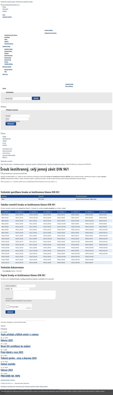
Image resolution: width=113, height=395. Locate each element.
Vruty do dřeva (49, 20)
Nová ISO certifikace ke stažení (15, 346)
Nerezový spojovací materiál (31, 30)
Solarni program (49, 84)
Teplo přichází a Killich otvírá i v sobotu (20, 334)
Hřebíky (88, 20)
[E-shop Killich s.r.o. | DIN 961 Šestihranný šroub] (60, 181)
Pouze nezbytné (57, 393)
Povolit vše (50, 393)
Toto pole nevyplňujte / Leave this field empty (13, 322)
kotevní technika (7, 151)
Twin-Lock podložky (70, 23)
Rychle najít (9, 98)
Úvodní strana (8, 164)
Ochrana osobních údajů (32, 386)
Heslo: (7, 119)
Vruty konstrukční (29, 23)
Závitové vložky (7, 84)
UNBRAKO (47, 27)
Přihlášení (3, 106)
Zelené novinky (8, 363)
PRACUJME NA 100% (10, 375)
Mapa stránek (43, 386)
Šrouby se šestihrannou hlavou (56, 164)
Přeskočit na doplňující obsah (24, 1)
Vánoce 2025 (7, 340)
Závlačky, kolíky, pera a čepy (32, 27)
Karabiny (67, 77)
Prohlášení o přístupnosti (8, 386)
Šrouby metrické (7, 20)
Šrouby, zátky (7, 77)
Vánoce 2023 (7, 369)
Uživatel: (8, 116)
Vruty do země (69, 20)
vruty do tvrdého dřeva (9, 155)
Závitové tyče (69, 27)
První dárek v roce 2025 (12, 352)
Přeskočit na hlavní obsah (8, 1)
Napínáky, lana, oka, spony (10, 30)
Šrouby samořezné (29, 20)
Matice (5, 23)
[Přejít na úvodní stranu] (10, 4)
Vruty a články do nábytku (93, 27)
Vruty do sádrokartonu (9, 27)
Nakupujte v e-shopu (6, 161)
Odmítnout (65, 393)
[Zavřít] (3, 133)
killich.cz (5, 157)
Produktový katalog (19, 164)
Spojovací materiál (31, 164)
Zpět (2, 164)
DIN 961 (8, 271)
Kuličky (26, 84)
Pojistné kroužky (49, 23)
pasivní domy (6, 153)
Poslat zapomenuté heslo (13, 121)
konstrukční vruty (7, 148)
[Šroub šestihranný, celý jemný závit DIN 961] (14, 173)
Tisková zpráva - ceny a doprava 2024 (19, 358)
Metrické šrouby (41, 164)
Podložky (88, 23)
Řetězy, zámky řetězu (50, 81)
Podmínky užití (20, 386)
